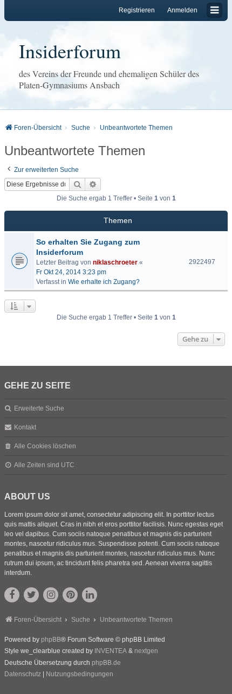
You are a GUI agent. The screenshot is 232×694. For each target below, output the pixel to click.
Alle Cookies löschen (45, 446)
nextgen (146, 651)
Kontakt (25, 427)
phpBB (51, 639)
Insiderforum (70, 51)
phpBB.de (106, 663)
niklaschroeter (115, 262)
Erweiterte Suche (39, 408)
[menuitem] (22, 675)
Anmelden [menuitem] (182, 10)
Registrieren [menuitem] (137, 10)
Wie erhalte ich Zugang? (104, 282)
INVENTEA (110, 651)
